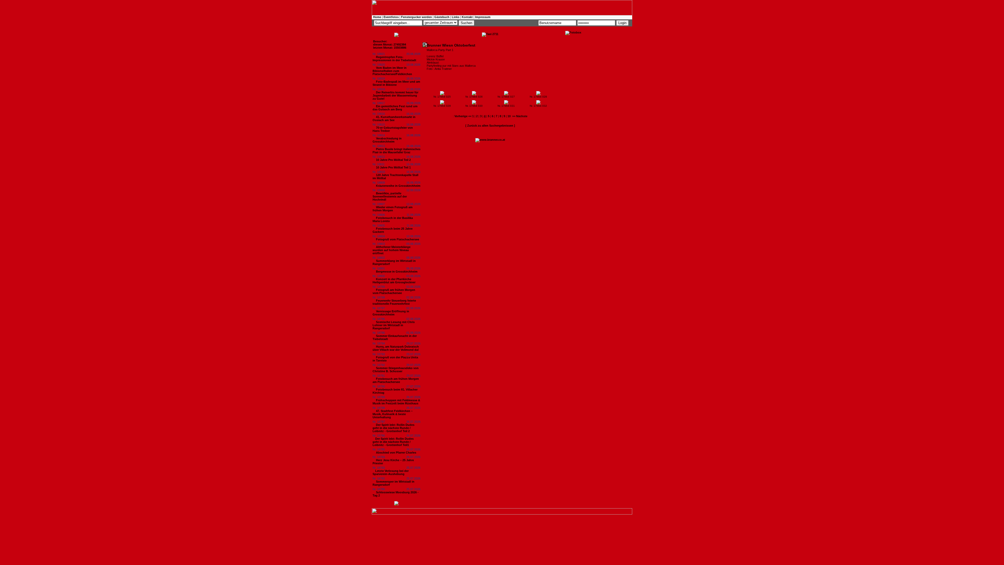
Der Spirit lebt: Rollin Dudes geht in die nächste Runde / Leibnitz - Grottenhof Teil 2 (393, 428)
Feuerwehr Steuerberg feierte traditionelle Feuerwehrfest (394, 302)
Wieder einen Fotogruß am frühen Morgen (393, 209)
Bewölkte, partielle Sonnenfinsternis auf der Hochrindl (390, 196)
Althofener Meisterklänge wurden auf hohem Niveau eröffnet (391, 250)
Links (455, 17)
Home (377, 17)
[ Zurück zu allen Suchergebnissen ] (490, 125)
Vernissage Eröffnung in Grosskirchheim (391, 313)
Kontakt (467, 17)
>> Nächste (519, 116)
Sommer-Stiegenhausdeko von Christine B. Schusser (396, 369)
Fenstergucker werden (416, 17)
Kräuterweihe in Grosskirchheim (398, 185)
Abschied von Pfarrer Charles (396, 452)
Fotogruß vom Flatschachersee (397, 239)
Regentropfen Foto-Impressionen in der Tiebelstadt (394, 58)
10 (509, 116)
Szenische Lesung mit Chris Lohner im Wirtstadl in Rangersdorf (394, 325)
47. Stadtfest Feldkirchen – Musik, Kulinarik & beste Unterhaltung (393, 414)
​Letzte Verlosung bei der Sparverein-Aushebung (391, 472)
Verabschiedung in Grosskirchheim (387, 140)
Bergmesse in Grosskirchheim (397, 271)
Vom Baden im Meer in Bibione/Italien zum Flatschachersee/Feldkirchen (392, 71)
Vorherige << (463, 116)
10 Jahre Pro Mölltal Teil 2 (393, 159)
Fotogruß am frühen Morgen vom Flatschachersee (394, 291)
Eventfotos (391, 17)
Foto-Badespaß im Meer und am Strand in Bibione (396, 83)
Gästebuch (441, 17)
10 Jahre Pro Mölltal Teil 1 (393, 167)
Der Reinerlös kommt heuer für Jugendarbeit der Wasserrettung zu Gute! (395, 95)
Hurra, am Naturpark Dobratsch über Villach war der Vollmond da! (396, 348)
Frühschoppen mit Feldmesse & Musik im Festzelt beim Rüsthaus (396, 402)
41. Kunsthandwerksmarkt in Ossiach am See (394, 118)
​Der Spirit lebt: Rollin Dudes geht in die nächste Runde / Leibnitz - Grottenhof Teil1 (393, 442)
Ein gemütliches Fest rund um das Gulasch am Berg (395, 108)
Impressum (482, 17)
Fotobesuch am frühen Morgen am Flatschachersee (396, 380)
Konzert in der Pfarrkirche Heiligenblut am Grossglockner (394, 281)
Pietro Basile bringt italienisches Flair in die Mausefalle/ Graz (396, 151)
